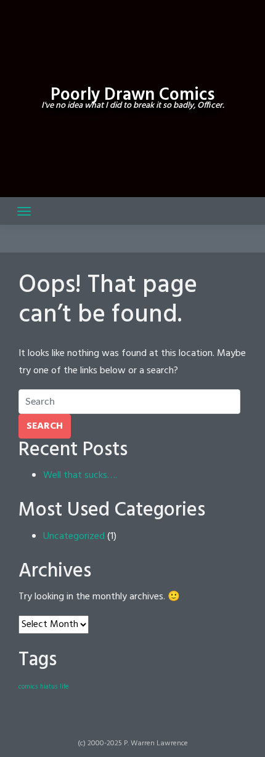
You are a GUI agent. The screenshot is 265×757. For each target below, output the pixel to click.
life (64, 687)
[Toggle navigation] (24, 211)
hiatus (48, 687)
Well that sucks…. (80, 476)
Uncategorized (74, 536)
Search (44, 426)
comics (28, 687)
